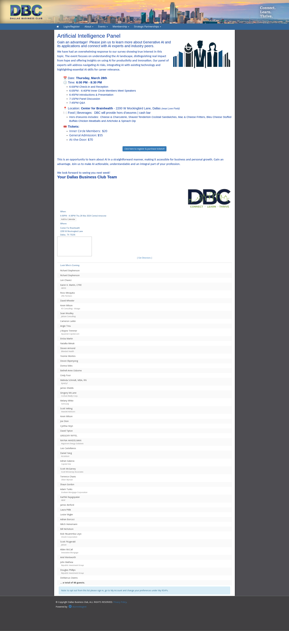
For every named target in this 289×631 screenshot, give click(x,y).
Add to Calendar (68, 219)
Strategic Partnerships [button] (147, 26)
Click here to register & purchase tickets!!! (144, 148)
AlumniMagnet (79, 606)
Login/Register (72, 26)
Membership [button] (120, 26)
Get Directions (144, 258)
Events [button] (102, 26)
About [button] (88, 26)
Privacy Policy (120, 602)
